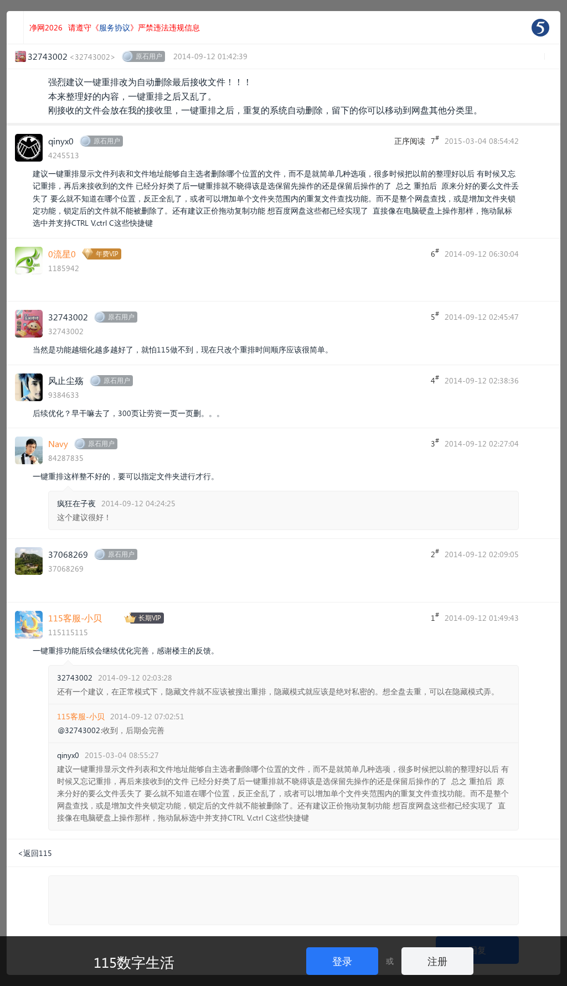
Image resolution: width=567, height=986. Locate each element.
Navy (58, 443)
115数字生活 (134, 961)
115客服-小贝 (75, 618)
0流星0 (62, 254)
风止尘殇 (66, 380)
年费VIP (107, 254)
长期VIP (149, 618)
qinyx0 (61, 141)
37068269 (68, 554)
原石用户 (149, 56)
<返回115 (35, 853)
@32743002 (79, 730)
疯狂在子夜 (76, 503)
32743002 (68, 317)
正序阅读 (409, 141)
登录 (342, 961)
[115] (540, 28)
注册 (437, 961)
